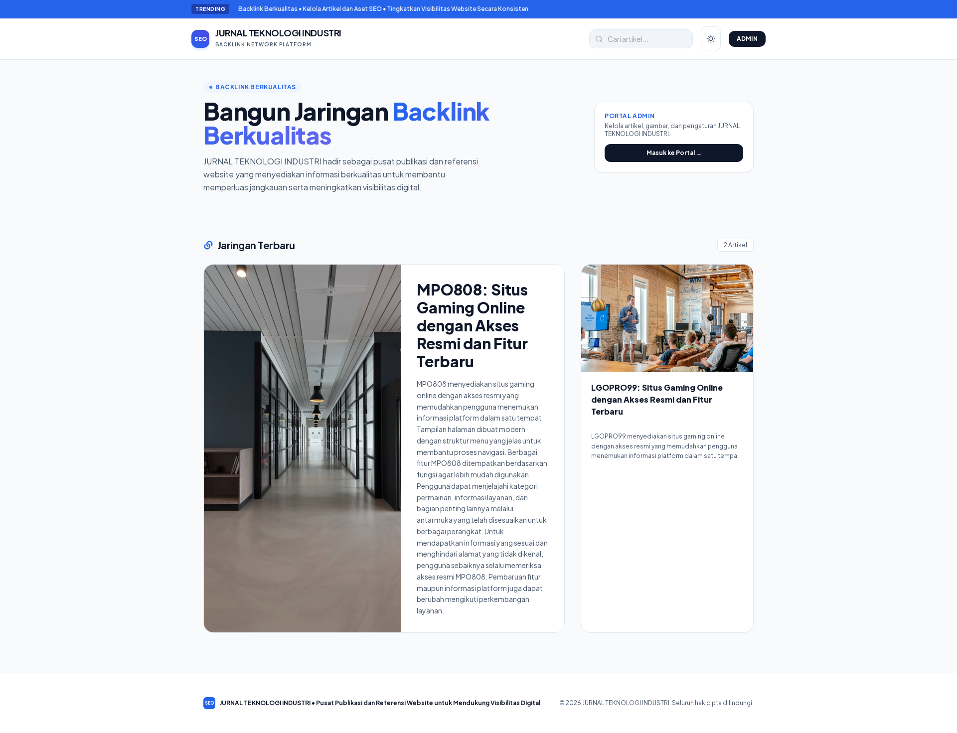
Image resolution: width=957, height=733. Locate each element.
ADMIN (747, 38)
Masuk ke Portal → (674, 152)
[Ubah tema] (711, 38)
